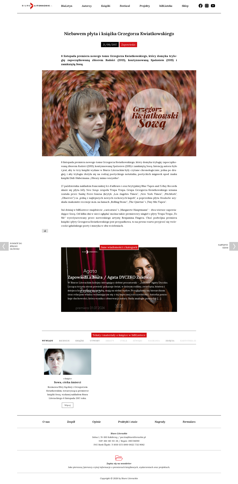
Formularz (189, 421)
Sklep (185, 6)
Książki (105, 6)
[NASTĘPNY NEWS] (233, 246)
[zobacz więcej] (67, 362)
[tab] (47, 340)
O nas (46, 421)
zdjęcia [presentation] (170, 340)
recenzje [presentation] (64, 340)
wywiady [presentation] (47, 340)
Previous (117, 306)
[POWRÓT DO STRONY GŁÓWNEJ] (4, 246)
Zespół (71, 421)
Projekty (145, 6)
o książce (67, 378)
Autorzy (87, 6)
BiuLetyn (66, 6)
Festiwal (125, 6)
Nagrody (160, 421)
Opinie (96, 421)
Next (121, 306)
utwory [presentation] (95, 340)
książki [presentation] (79, 340)
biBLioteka (165, 6)
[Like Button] (45, 231)
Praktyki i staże (127, 421)
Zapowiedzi (128, 44)
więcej (67, 405)
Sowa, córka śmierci (67, 382)
